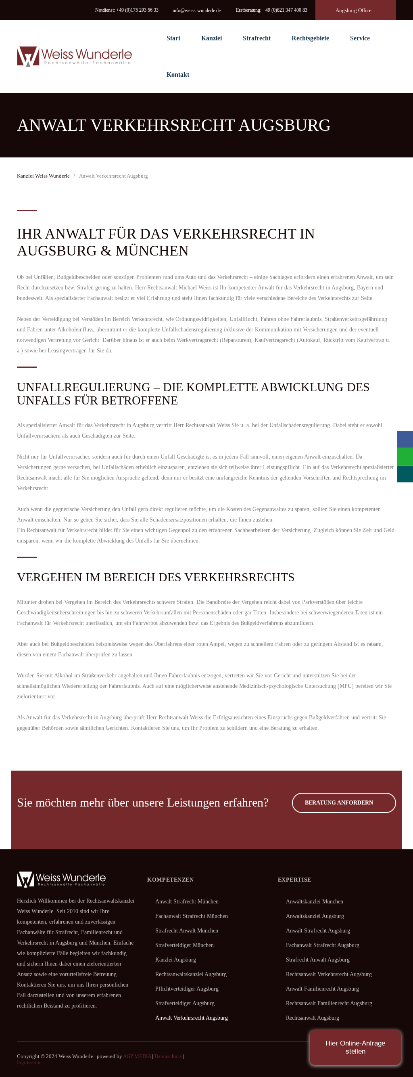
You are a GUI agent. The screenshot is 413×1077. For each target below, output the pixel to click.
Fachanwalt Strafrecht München (191, 916)
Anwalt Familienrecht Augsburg (322, 989)
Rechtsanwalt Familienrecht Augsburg (329, 1003)
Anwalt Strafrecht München (187, 902)
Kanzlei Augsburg (175, 960)
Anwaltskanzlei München (314, 902)
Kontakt (178, 74)
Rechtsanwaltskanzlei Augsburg (191, 974)
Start (173, 38)
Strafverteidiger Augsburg (185, 1003)
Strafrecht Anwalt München (186, 931)
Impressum (28, 1062)
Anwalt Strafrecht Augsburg (318, 931)
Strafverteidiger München (184, 945)
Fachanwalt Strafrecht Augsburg (322, 945)
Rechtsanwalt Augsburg (312, 1018)
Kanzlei (211, 38)
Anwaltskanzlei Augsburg (315, 916)
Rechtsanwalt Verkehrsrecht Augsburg (329, 974)
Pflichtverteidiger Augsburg (187, 989)
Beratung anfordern (339, 803)
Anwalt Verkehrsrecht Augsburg (191, 1018)
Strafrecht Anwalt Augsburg (318, 960)
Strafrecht (257, 38)
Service (360, 38)
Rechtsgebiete (310, 38)
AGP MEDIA (137, 1056)
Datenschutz (167, 1056)
